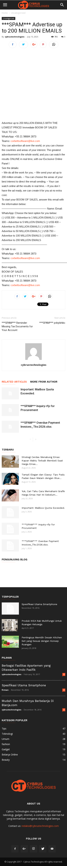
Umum (5, 739)
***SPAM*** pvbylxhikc (52, 322)
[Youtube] (52, 848)
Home (5, 12)
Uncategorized (18, 12)
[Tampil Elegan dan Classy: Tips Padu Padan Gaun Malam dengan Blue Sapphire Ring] (10, 479)
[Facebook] (15, 848)
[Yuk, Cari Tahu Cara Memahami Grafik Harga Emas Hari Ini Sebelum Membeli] (10, 495)
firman (5, 690)
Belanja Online (10, 754)
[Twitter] (42, 848)
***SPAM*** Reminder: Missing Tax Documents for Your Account (17, 326)
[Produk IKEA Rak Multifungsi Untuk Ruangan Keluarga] (10, 625)
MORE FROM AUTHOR (43, 381)
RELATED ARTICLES (14, 381)
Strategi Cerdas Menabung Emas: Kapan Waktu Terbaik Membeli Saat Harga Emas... (42, 460)
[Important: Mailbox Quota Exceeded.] (10, 393)
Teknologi (7, 733)
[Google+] (24, 848)
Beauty (6, 759)
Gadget (6, 749)
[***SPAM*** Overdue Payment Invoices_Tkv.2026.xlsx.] (10, 427)
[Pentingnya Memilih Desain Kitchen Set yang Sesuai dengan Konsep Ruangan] (10, 642)
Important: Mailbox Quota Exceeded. (43, 507)
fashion (6, 744)
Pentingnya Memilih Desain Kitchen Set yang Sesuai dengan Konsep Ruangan (42, 641)
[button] (62, 5)
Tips (4, 728)
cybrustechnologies (14, 36)
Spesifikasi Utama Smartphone (39, 604)
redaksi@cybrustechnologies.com (40, 826)
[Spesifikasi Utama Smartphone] (10, 608)
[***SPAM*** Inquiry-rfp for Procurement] (10, 410)
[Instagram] (33, 848)
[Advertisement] (33, 85)
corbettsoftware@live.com (25, 140)
